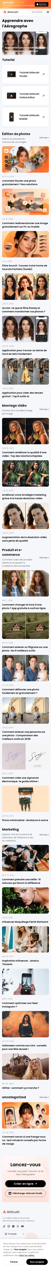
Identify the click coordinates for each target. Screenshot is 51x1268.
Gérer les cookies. (27, 1255)
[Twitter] (17, 1226)
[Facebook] (13, 1226)
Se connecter (37, 12)
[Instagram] (8, 1226)
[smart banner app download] (41, 4)
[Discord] (22, 1226)
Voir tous (43, 137)
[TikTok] (4, 1226)
